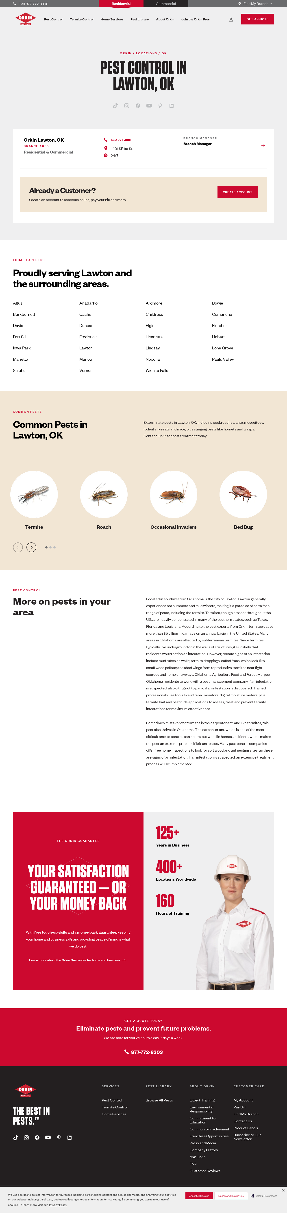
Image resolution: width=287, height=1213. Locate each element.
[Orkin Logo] (25, 19)
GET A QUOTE (258, 18)
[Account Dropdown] (230, 19)
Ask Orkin (198, 1156)
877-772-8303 (147, 1051)
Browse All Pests (159, 1099)
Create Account (237, 191)
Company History (204, 1149)
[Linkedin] (171, 105)
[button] (264, 1195)
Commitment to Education (202, 1119)
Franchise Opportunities (209, 1135)
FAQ (193, 1163)
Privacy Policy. (58, 1204)
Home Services (114, 1113)
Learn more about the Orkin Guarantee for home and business (74, 959)
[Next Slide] (31, 547)
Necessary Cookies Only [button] (231, 1196)
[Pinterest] (160, 105)
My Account (243, 1099)
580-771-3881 (121, 139)
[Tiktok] (115, 105)
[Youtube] (149, 105)
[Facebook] (138, 105)
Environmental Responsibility (201, 1108)
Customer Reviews (205, 1170)
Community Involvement (209, 1128)
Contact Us (243, 1120)
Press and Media (203, 1142)
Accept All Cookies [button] (199, 1196)
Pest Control (112, 1099)
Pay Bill (240, 1106)
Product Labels (246, 1127)
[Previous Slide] (18, 547)
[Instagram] (126, 105)
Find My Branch (246, 1113)
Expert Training (202, 1099)
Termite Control (115, 1106)
